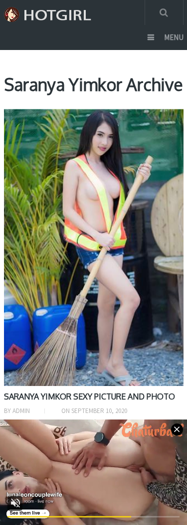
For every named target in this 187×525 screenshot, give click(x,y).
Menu (174, 37)
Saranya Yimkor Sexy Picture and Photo (89, 397)
